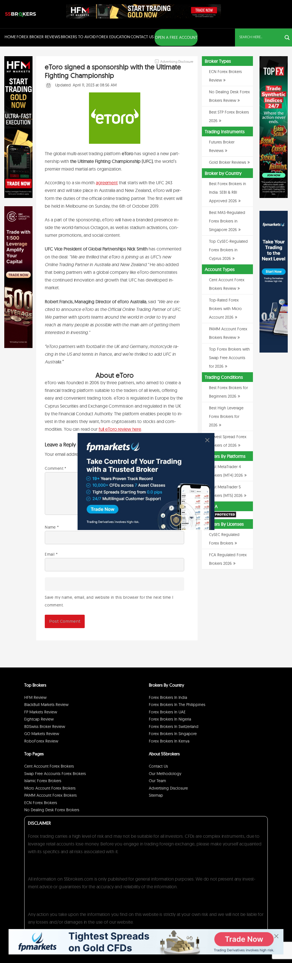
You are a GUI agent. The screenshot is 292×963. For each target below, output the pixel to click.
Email (51, 554)
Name (52, 527)
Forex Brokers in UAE (167, 712)
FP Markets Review (40, 712)
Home (10, 36)
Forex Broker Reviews (38, 36)
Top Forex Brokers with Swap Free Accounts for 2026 (229, 358)
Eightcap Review (39, 719)
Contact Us (142, 36)
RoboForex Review (41, 741)
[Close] (207, 440)
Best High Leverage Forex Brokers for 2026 (226, 416)
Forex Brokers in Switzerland (173, 726)
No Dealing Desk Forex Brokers (51, 809)
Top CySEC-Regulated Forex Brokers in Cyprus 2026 (228, 250)
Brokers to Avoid (78, 36)
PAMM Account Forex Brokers (50, 795)
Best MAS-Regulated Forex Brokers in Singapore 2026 (227, 221)
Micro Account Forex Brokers (50, 788)
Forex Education (113, 36)
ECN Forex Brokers (40, 802)
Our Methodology (165, 773)
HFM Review (35, 697)
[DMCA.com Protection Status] (219, 516)
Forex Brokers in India (168, 697)
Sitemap (156, 795)
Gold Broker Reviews (227, 162)
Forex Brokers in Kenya (169, 741)
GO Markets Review (41, 733)
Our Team (157, 780)
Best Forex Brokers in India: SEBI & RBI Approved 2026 (227, 192)
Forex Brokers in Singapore (173, 733)
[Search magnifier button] (287, 38)
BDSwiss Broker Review (44, 726)
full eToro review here (120, 429)
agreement (107, 182)
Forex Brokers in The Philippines (177, 704)
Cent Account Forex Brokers (49, 766)
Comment (55, 468)
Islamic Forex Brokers (42, 780)
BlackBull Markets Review (46, 704)
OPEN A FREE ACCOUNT (176, 37)
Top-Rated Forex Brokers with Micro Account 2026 (225, 309)
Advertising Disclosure (168, 788)
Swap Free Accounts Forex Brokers (55, 773)
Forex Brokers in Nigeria (170, 719)
